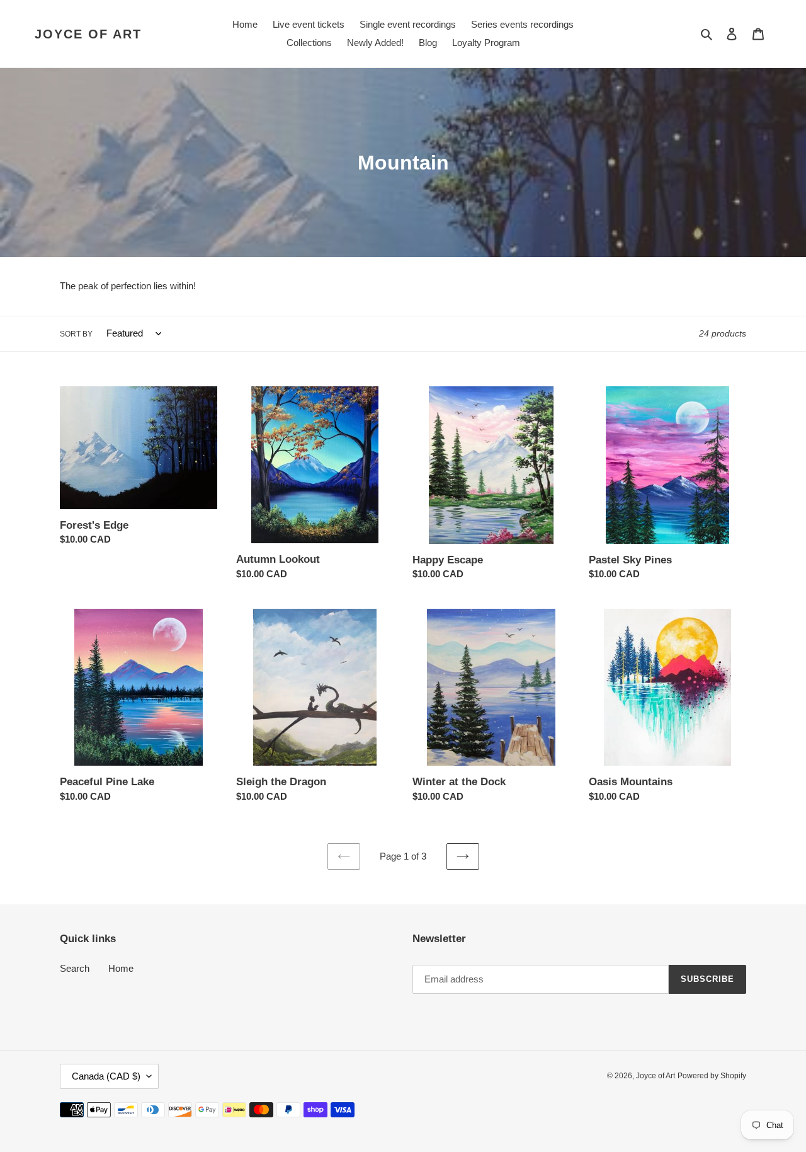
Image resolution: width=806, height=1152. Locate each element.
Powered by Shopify (712, 1075)
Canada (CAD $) (106, 1076)
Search (74, 968)
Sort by (76, 334)
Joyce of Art (88, 34)
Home (120, 968)
